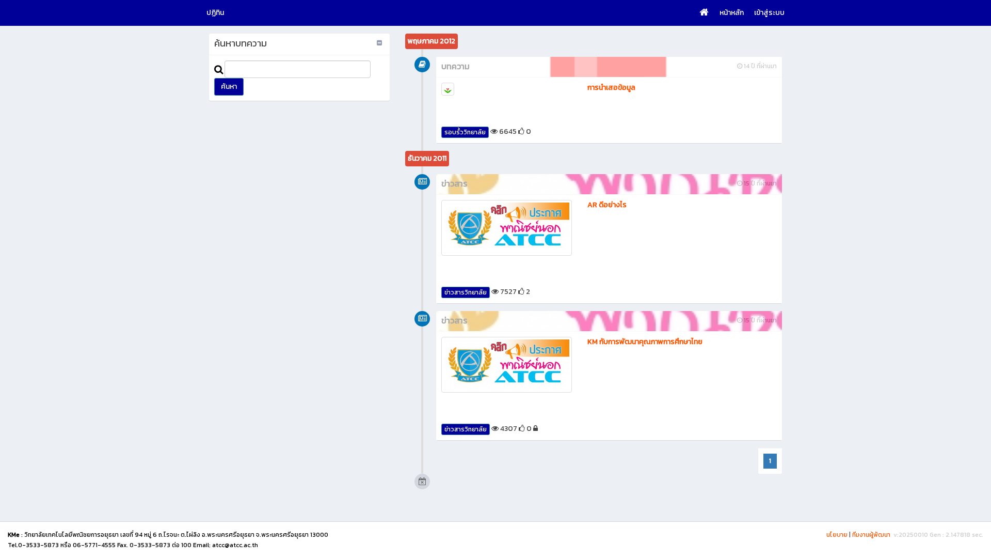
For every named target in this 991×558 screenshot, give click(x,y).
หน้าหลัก (732, 12)
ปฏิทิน (215, 12)
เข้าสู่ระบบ (769, 12)
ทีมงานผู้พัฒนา (871, 534)
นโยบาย (837, 534)
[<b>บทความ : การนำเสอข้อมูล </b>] (506, 89)
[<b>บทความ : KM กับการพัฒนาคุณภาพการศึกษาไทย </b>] (506, 365)
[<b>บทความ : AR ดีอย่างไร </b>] (506, 228)
